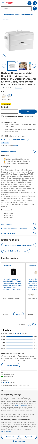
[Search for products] (35, 8)
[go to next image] (34, 66)
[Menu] (3, 3)
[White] (29, 294)
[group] (13, 290)
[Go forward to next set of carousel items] (34, 324)
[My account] (29, 3)
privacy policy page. (21, 405)
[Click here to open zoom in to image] (4, 55)
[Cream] (3, 96)
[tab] (12, 66)
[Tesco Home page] (9, 3)
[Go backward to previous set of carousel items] (29, 324)
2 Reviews (18, 88)
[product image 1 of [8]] (19, 40)
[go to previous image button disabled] (4, 66)
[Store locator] (35, 3)
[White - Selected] (9, 96)
